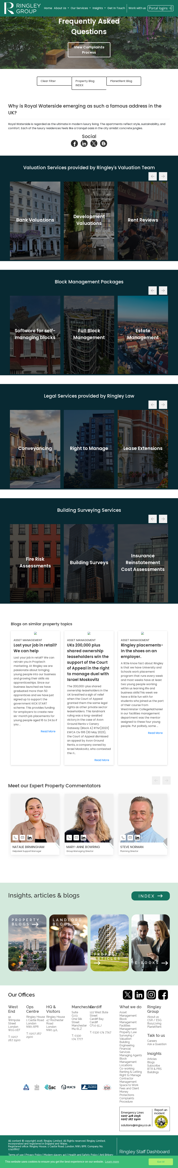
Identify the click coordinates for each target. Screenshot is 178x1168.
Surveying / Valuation (127, 1037)
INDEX (147, 896)
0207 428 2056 (131, 1116)
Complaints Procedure (126, 1100)
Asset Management (128, 1014)
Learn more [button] (112, 1161)
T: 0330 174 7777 (77, 1037)
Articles (152, 1059)
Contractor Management (128, 1080)
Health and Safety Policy (83, 1154)
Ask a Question (157, 1044)
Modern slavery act (55, 1154)
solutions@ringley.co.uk (136, 1125)
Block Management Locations (128, 1062)
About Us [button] (60, 8)
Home (48, 8)
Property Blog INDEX (84, 83)
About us (153, 1016)
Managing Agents (130, 1055)
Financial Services (125, 1050)
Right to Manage (130, 1075)
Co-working (126, 1068)
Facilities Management (128, 1027)
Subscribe (153, 1065)
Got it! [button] (161, 1161)
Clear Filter (48, 81)
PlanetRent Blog (121, 81)
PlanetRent (154, 1026)
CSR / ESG (154, 1020)
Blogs (151, 1062)
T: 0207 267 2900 (14, 1038)
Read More (48, 731)
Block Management (128, 1020)
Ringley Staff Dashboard (144, 1151)
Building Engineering (126, 1043)
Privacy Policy (34, 1154)
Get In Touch (116, 8)
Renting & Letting (130, 1071)
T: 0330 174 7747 (100, 1032)
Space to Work (128, 1085)
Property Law (128, 1032)
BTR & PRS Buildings (154, 1070)
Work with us (137, 8)
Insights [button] (98, 8)
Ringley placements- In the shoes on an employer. (142, 650)
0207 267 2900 (131, 1119)
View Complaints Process (89, 50)
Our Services (80, 8)
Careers (152, 1040)
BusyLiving (154, 1023)
